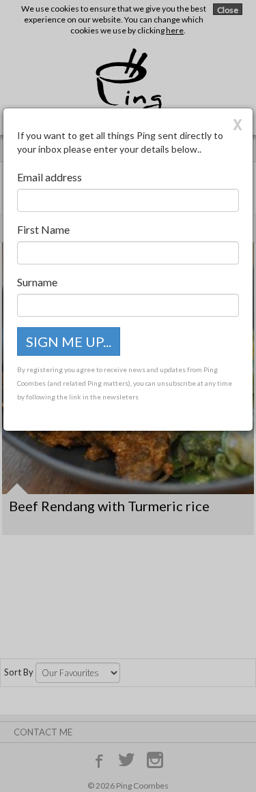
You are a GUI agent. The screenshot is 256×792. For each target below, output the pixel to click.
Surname (37, 281)
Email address (49, 176)
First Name (43, 229)
